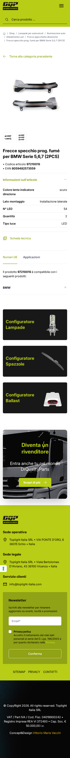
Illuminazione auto (56, 33)
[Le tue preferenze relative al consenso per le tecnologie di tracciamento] (3, 568)
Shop (12, 33)
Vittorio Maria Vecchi (47, 733)
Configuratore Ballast (20, 397)
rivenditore (35, 448)
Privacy (50, 642)
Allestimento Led (15, 37)
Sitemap (19, 672)
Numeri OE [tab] (10, 257)
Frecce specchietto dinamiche (42, 37)
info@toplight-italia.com (25, 584)
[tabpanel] (35, 282)
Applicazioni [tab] (31, 257)
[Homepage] (4, 33)
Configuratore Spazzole (20, 361)
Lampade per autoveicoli (30, 33)
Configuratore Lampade (20, 324)
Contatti (50, 672)
